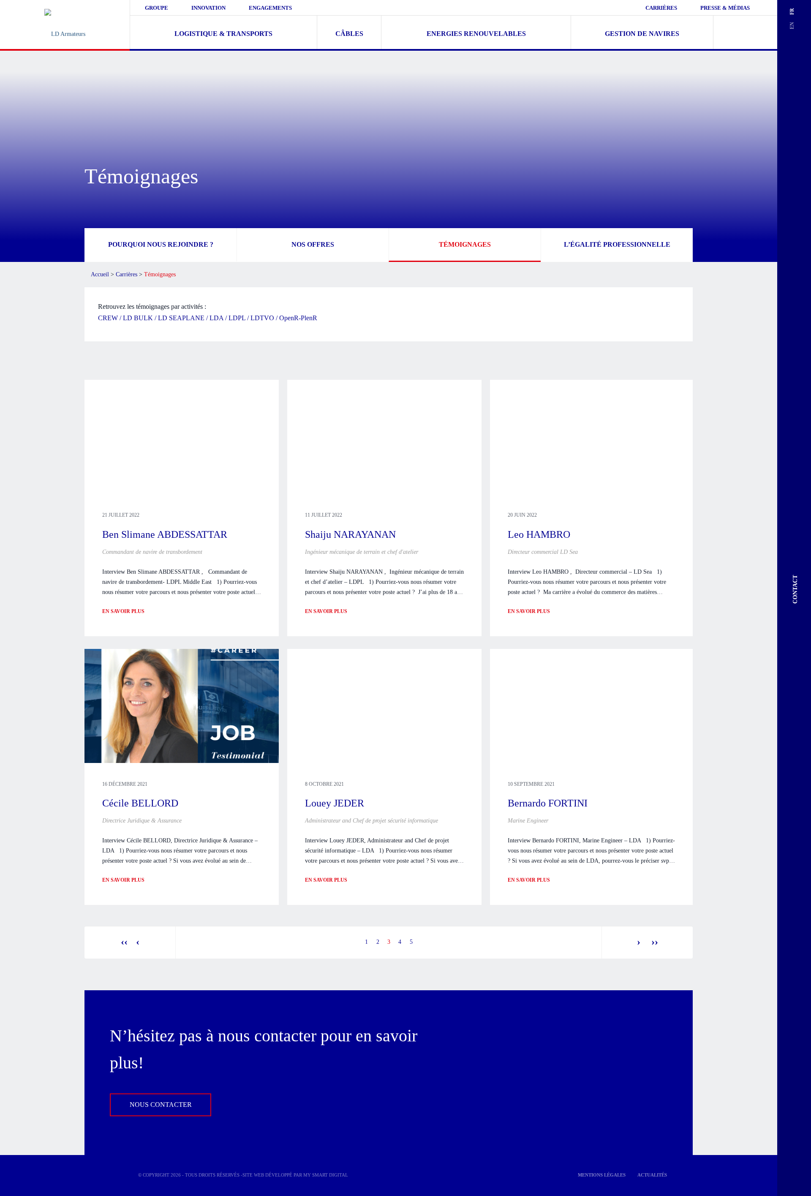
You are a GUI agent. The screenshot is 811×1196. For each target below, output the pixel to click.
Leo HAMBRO (539, 534)
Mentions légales (602, 1174)
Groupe (156, 8)
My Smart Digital (325, 1174)
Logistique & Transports (223, 33)
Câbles (349, 33)
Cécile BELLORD (140, 803)
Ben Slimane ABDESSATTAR (164, 534)
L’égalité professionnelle (617, 244)
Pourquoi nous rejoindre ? (160, 244)
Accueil (100, 274)
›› (653, 941)
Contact (795, 589)
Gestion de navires (642, 33)
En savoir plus (123, 611)
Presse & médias (725, 8)
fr (792, 11)
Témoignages (465, 244)
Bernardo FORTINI (548, 803)
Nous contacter (161, 1105)
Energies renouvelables (476, 33)
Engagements (270, 8)
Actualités (652, 1174)
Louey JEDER (334, 803)
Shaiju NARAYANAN (350, 534)
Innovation (208, 8)
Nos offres (312, 244)
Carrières (661, 8)
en (792, 25)
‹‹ (124, 941)
